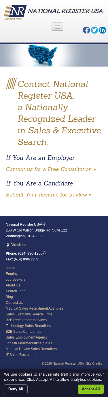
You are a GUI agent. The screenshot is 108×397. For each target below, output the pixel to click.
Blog (9, 297)
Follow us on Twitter (94, 30)
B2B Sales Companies (23, 332)
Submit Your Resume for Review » (48, 194)
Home (10, 268)
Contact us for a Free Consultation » (51, 169)
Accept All (91, 389)
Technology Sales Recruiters (28, 326)
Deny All (15, 389)
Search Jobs (15, 291)
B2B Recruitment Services (26, 320)
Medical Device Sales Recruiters (31, 349)
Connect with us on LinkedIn (102, 30)
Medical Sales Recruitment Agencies (34, 308)
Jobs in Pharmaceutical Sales (29, 343)
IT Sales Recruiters (20, 355)
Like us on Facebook (86, 30)
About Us (13, 285)
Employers (14, 274)
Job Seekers (15, 279)
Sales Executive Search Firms (29, 314)
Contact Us (14, 303)
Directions (18, 245)
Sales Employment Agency (27, 337)
